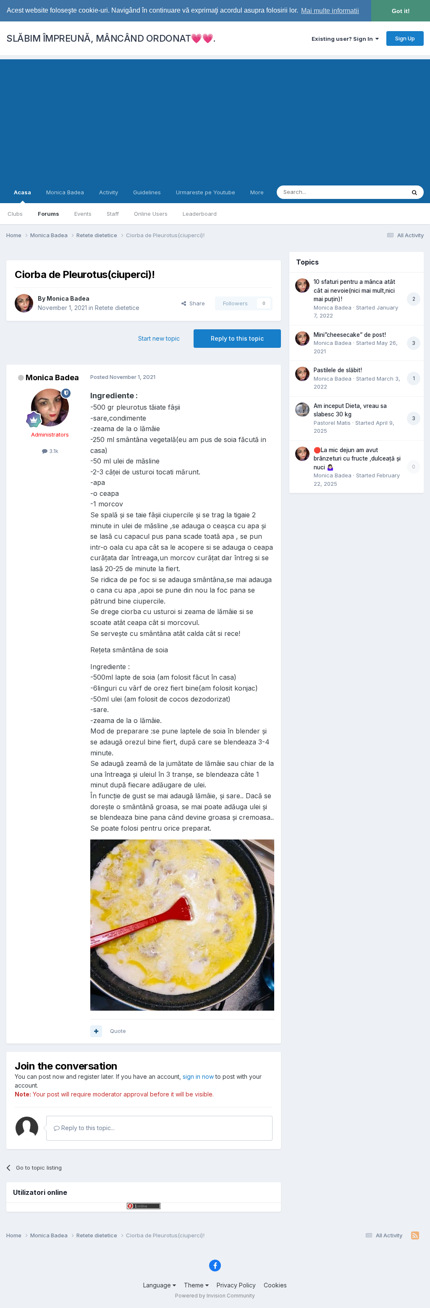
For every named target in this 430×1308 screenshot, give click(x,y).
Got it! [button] (401, 11)
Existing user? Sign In (343, 38)
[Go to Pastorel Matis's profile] (302, 409)
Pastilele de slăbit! (338, 370)
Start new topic (159, 338)
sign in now (198, 1076)
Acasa (22, 192)
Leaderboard (200, 213)
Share (195, 303)
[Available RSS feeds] (415, 1236)
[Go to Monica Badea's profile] (24, 303)
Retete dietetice (117, 307)
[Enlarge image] (182, 924)
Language (158, 1285)
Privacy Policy (236, 1285)
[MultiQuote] (96, 1031)
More (257, 192)
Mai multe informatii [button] (330, 10)
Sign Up (405, 38)
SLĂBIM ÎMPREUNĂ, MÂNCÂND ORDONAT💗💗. (111, 38)
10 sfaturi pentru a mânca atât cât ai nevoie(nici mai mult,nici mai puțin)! (354, 290)
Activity (108, 192)
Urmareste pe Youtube (205, 192)
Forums (48, 213)
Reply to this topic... (87, 1127)
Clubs (15, 213)
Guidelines (147, 192)
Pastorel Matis (332, 422)
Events (83, 213)
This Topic (380, 192)
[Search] (414, 192)
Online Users (151, 213)
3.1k (52, 450)
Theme (194, 1285)
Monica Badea (65, 192)
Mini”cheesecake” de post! (350, 334)
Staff (113, 213)
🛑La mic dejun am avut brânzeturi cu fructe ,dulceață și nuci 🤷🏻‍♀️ (357, 459)
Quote (118, 1030)
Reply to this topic (237, 338)
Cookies (275, 1285)
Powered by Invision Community (215, 1295)
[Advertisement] (215, 118)
